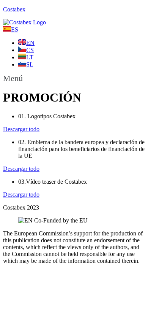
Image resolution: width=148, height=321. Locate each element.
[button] (74, 78)
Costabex (14, 9)
